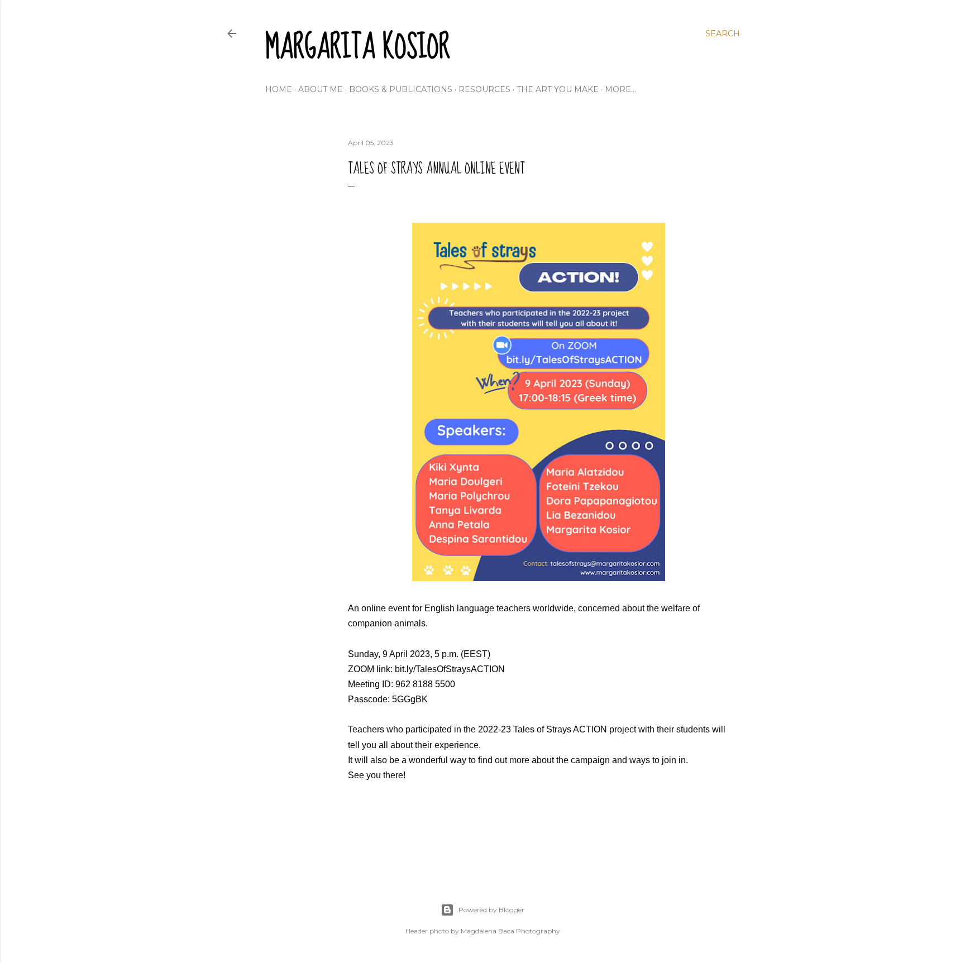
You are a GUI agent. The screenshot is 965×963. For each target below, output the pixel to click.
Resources (484, 89)
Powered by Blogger (491, 909)
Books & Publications (400, 89)
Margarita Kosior (357, 47)
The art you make (558, 89)
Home (278, 89)
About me (320, 89)
